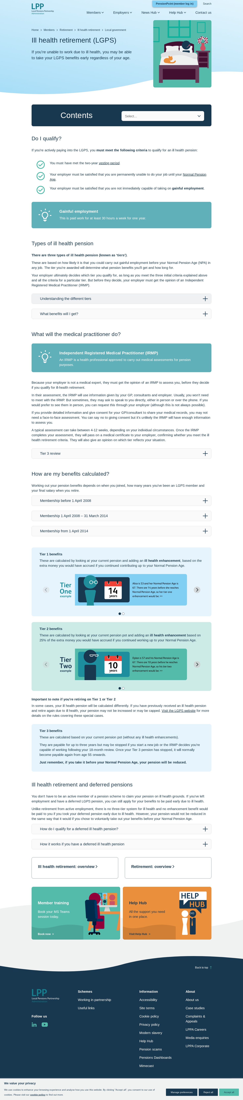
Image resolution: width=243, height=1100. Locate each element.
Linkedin (34, 1024)
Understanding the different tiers (65, 299)
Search (207, 3)
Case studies (195, 1008)
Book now (44, 934)
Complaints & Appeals (195, 1019)
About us (192, 1000)
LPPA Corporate (197, 1046)
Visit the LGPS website (178, 710)
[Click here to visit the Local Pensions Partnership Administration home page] (43, 8)
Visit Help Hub (138, 934)
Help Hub (176, 12)
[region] (121, 1089)
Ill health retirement (89, 30)
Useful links (86, 1008)
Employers (121, 12)
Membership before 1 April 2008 (65, 501)
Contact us (203, 12)
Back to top (201, 967)
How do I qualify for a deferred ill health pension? (79, 829)
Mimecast (146, 1066)
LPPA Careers (196, 1029)
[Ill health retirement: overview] (75, 867)
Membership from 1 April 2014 (64, 531)
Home (35, 30)
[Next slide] (197, 590)
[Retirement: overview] (168, 867)
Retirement (66, 30)
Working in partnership (94, 1000)
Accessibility (148, 1000)
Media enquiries (197, 1038)
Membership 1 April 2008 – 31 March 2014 (74, 516)
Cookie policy (149, 1016)
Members (94, 12)
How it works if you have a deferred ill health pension (82, 844)
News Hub (149, 12)
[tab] (121, 299)
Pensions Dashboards (155, 1057)
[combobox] (163, 116)
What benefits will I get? (59, 314)
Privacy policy (149, 1024)
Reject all (208, 1092)
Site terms (147, 1008)
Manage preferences (182, 1092)
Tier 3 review (50, 453)
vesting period (109, 163)
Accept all (229, 1092)
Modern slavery (150, 1033)
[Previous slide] (46, 590)
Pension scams (150, 1049)
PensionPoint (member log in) (176, 4)
